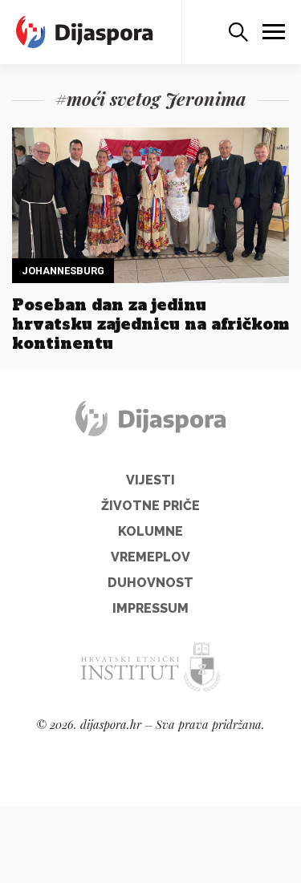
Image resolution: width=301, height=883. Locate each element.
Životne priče (150, 505)
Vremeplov (150, 557)
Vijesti (150, 480)
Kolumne (150, 531)
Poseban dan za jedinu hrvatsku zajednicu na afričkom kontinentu (150, 324)
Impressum (150, 608)
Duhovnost (150, 582)
